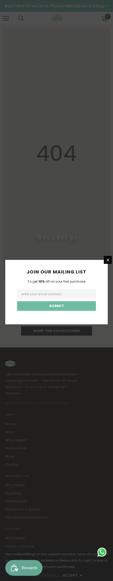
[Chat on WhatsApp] (102, 552)
